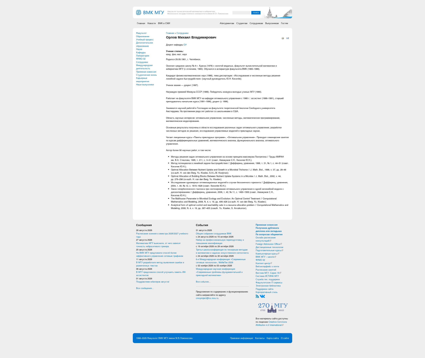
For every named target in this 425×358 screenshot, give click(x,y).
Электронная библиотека (268, 285)
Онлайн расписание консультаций (266, 239)
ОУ (185, 44)
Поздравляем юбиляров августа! (152, 281)
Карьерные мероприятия (142, 79)
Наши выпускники (145, 84)
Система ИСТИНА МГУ (267, 276)
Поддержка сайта (264, 288)
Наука (139, 49)
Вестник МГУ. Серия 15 (268, 272)
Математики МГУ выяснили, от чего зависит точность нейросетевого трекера (158, 244)
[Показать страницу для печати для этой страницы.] (282, 38)
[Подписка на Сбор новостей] (257, 296)
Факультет (141, 33)
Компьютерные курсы (267, 253)
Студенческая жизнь (146, 74)
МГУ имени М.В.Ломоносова (178, 338)
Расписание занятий (266, 269)
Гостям (284, 23)
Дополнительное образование (144, 44)
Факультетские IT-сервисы (269, 282)
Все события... (203, 281)
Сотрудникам (256, 23)
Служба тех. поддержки (268, 279)
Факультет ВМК (155, 338)
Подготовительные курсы (269, 250)
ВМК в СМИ (164, 23)
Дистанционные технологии (269, 247)
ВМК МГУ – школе (266, 256)
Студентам (241, 23)
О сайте (285, 338)
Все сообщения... (145, 288)
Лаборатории (142, 55)
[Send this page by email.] (287, 38)
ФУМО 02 (140, 58)
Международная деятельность (144, 67)
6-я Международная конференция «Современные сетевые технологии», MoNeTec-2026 (221, 261)
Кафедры (141, 52)
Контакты (259, 338)
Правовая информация (241, 338)
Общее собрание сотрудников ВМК (213, 233)
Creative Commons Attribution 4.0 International (271, 323)
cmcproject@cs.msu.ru (207, 298)
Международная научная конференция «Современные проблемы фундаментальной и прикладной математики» (219, 272)
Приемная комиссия (146, 71)
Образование (142, 36)
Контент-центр (264, 263)
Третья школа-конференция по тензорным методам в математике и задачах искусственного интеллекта (222, 251)
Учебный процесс (145, 39)
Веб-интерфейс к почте (267, 266)
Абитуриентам (227, 23)
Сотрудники (142, 62)
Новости (151, 23)
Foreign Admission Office (269, 243)
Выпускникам (272, 23)
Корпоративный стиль (267, 292)
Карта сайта (273, 338)
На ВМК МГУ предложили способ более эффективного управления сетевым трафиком (159, 254)
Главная (141, 23)
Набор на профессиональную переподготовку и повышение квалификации (220, 241)
